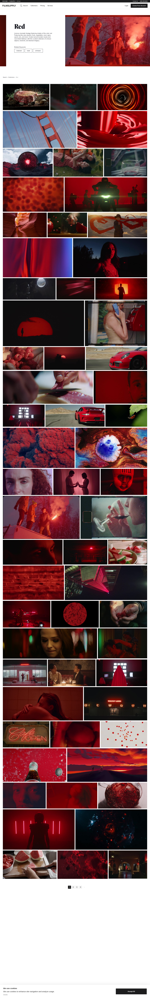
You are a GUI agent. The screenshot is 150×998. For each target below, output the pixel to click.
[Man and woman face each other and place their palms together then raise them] (76, 482)
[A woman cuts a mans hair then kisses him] (122, 643)
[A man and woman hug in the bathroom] (43, 703)
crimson (38, 51)
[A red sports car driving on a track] (116, 358)
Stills (18, 1)
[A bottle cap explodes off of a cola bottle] (34, 765)
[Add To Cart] (47, 108)
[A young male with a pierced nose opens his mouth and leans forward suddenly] (75, 734)
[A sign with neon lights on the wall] (26, 734)
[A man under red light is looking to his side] (24, 795)
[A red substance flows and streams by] (37, 257)
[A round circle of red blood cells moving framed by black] (75, 614)
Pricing (42, 6)
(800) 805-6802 (144, 1)
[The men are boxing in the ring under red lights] (85, 552)
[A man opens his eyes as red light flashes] (33, 552)
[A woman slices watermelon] (30, 864)
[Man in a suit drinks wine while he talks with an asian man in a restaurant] (72, 672)
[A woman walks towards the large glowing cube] (121, 289)
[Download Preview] (37, 108)
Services (50, 6)
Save (41, 108)
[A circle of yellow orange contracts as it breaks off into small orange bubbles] (124, 734)
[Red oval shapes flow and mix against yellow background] (33, 194)
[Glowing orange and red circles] (122, 97)
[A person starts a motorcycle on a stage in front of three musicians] (106, 194)
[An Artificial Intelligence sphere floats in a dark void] (111, 829)
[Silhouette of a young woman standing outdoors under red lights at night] (110, 257)
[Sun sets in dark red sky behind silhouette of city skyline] (64, 358)
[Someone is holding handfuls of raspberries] (23, 358)
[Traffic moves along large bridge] (40, 129)
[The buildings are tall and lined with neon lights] (106, 583)
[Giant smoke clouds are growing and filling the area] (39, 448)
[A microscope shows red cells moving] (33, 583)
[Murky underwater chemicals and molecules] (82, 864)
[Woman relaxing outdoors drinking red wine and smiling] (114, 517)
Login (126, 6)
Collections (34, 6)
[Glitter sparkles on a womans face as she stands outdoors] (28, 482)
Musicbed (5, 1)
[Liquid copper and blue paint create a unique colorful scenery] (111, 448)
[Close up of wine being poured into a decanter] (122, 796)
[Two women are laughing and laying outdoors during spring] (78, 163)
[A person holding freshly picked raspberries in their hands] (123, 614)
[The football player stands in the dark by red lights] (39, 829)
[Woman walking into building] (128, 864)
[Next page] (84, 887)
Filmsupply (12, 1)
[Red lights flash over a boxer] (124, 482)
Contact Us (135, 1)
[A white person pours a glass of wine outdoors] (125, 163)
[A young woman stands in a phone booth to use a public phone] (116, 323)
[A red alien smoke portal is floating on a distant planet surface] (28, 163)
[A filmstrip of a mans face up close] (120, 387)
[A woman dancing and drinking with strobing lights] (72, 796)
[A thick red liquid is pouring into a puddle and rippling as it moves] (112, 129)
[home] (10, 6)
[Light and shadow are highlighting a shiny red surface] (75, 289)
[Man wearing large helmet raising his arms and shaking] (29, 289)
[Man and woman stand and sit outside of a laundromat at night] (25, 672)
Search (5, 77)
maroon (19, 51)
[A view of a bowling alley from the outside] (115, 703)
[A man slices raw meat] (48, 387)
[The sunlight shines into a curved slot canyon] (25, 225)
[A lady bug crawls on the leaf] (126, 416)
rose (28, 51)
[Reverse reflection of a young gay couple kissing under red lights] (73, 97)
